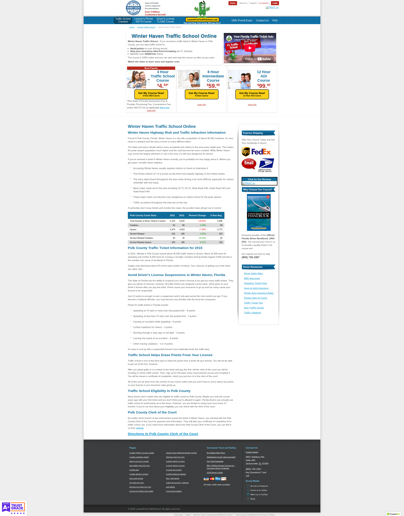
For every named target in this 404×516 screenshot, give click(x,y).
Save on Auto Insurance (256, 288)
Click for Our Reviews (259, 179)
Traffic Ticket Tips (253, 302)
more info (151, 110)
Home (131, 27)
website (140, 428)
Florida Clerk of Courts (255, 298)
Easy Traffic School (254, 307)
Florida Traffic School (146, 27)
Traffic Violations (252, 312)
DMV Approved (252, 278)
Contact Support (252, 452)
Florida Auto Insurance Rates (258, 293)
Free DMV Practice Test (175, 457)
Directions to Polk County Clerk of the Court (163, 434)
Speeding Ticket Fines (255, 283)
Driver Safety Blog (253, 273)
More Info (164, 107)
